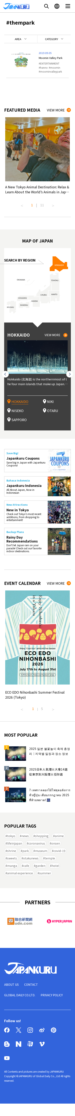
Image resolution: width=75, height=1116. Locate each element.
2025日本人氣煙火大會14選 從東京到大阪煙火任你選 (48, 771)
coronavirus (36, 843)
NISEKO (17, 410)
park (25, 851)
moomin (55, 67)
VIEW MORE (56, 110)
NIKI (50, 401)
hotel (55, 866)
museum (41, 851)
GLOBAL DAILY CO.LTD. (19, 995)
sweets (12, 858)
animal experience (20, 873)
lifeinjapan (14, 843)
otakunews (31, 858)
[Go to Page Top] (66, 1108)
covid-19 (59, 851)
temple (50, 858)
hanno (44, 67)
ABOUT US (11, 984)
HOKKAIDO (19, 401)
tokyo (11, 836)
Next (53, 204)
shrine (11, 851)
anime (59, 836)
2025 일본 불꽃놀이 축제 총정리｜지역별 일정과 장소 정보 (49, 751)
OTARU (52, 410)
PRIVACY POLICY (52, 995)
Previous (22, 204)
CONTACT (31, 984)
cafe (26, 866)
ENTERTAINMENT (49, 63)
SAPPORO (19, 419)
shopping (42, 836)
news (25, 836)
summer (45, 873)
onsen (55, 843)
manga (12, 866)
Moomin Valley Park (50, 58)
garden (40, 866)
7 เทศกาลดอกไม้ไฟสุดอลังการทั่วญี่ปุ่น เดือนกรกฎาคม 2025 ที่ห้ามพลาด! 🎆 (50, 795)
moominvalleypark (51, 71)
